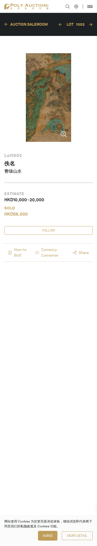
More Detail (77, 536)
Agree (48, 536)
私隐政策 (26, 526)
